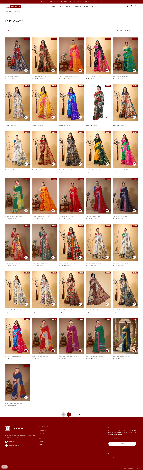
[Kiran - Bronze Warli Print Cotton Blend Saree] (44, 55)
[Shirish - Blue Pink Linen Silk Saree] (125, 196)
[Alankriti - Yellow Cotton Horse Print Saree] (44, 102)
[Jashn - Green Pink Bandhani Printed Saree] (125, 149)
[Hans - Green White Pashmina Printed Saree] (44, 289)
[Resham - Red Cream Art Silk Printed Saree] (71, 289)
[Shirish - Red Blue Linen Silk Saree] (98, 196)
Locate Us (78, 6)
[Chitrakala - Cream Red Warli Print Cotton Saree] (98, 102)
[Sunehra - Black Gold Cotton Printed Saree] (71, 149)
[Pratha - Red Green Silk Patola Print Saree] (44, 242)
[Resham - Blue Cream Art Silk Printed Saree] (125, 289)
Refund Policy (42, 439)
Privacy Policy (42, 433)
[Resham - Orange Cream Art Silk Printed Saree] (98, 289)
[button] (127, 6)
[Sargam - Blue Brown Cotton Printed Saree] (17, 382)
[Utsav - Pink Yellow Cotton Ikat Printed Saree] (71, 55)
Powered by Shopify (134, 468)
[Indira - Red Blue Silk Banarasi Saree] (17, 55)
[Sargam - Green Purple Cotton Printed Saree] (98, 336)
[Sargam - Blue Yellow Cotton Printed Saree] (125, 336)
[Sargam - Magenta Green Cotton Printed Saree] (71, 336)
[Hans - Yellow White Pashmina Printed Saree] (17, 289)
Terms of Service (42, 430)
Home (6, 11)
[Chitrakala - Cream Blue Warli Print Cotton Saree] (125, 102)
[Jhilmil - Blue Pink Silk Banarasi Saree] (98, 55)
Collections (11, 11)
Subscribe (122, 444)
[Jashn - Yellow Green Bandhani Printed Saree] (98, 149)
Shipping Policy (42, 436)
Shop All (60, 6)
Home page (53, 6)
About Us (85, 6)
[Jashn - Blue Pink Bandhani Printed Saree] (17, 336)
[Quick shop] (26, 70)
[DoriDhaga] (13, 6)
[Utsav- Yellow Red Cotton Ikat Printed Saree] (44, 196)
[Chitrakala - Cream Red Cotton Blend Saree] (71, 242)
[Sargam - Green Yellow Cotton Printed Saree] (17, 196)
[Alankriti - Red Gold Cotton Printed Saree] (44, 149)
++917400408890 (11, 441)
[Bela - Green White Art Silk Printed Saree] (125, 242)
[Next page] (79, 414)
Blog (92, 6)
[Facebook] (109, 457)
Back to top (8, 418)
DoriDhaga (127, 468)
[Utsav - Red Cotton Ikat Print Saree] (71, 196)
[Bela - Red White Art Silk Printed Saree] (98, 242)
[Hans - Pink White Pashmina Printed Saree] (17, 102)
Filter (8, 30)
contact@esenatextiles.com (14, 445)
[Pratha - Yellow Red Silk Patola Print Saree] (17, 242)
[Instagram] (114, 457)
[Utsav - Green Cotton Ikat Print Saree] (125, 55)
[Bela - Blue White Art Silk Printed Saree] (17, 149)
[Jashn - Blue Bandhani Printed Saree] (71, 102)
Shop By (68, 6)
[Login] (131, 6)
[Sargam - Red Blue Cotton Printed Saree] (44, 336)
